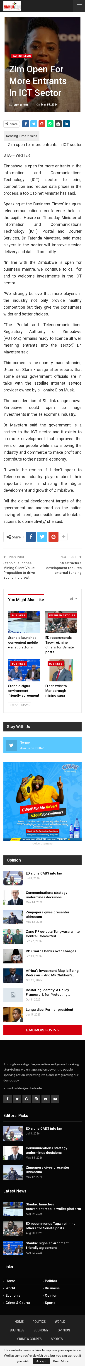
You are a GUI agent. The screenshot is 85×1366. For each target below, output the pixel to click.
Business (18, 615)
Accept (41, 1361)
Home (10, 1281)
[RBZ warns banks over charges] (13, 956)
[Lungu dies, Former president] (13, 1014)
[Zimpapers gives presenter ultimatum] (13, 917)
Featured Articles (62, 615)
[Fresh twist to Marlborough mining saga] (61, 670)
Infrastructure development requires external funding (64, 568)
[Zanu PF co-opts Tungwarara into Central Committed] (13, 936)
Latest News (22, 56)
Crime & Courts (18, 1303)
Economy (13, 1295)
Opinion (51, 1295)
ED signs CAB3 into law (44, 873)
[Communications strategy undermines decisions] (13, 897)
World (10, 1288)
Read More (60, 1361)
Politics (51, 1281)
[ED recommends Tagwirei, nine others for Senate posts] (61, 622)
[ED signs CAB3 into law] (13, 878)
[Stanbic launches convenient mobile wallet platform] (24, 622)
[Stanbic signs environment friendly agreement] (24, 670)
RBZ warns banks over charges (51, 951)
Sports (50, 1303)
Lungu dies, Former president (49, 1010)
